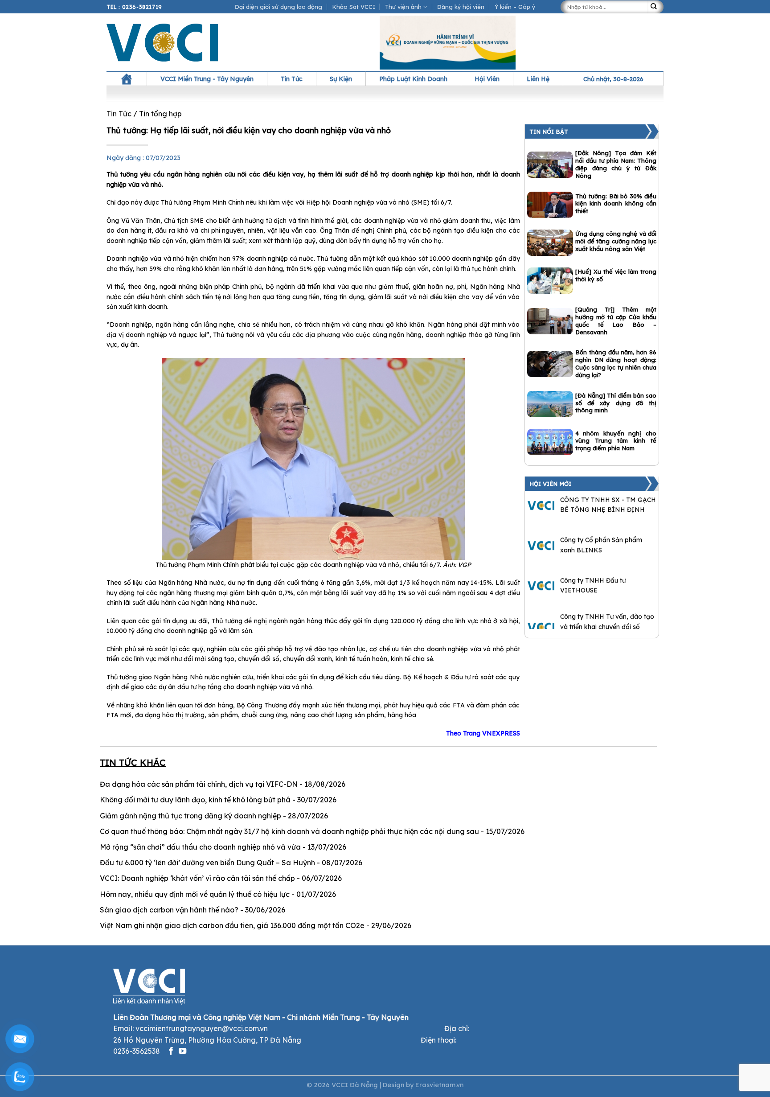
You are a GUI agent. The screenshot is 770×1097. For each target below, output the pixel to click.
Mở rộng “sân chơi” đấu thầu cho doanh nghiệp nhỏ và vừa (200, 846)
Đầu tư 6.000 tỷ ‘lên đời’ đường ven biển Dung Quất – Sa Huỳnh (207, 862)
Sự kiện (341, 79)
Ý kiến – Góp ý (515, 6)
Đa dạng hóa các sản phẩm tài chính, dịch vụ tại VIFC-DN (199, 784)
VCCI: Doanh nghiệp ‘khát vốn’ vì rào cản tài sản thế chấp (197, 878)
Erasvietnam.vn (439, 1085)
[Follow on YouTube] (182, 1051)
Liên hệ (538, 79)
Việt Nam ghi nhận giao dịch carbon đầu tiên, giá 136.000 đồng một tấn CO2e (232, 925)
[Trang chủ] (126, 79)
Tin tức (292, 79)
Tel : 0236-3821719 (134, 7)
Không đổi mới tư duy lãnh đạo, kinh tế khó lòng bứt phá (195, 799)
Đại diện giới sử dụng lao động (278, 6)
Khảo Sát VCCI (353, 6)
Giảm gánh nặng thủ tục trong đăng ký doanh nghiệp (190, 815)
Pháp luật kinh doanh (413, 79)
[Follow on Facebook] (171, 1051)
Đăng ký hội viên (460, 6)
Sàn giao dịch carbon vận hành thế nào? (169, 909)
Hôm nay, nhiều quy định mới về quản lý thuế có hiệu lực (195, 894)
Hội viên (487, 79)
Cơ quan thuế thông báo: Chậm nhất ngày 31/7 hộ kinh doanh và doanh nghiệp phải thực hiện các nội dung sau (289, 831)
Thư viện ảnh (403, 6)
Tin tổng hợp (160, 113)
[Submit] (655, 6)
